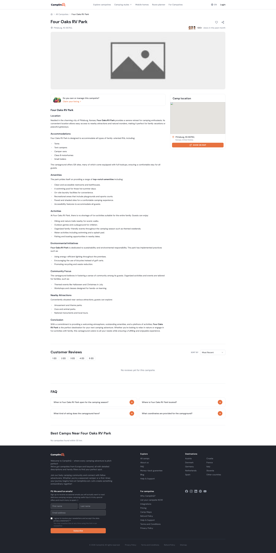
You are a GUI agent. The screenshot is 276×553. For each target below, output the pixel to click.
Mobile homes (142, 4)
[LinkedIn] (195, 491)
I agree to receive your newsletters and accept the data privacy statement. (76, 522)
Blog (142, 474)
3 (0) (72, 358)
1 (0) (54, 358)
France (209, 462)
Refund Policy (146, 516)
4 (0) (82, 358)
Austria (188, 458)
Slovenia (210, 470)
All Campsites (62, 14)
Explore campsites (102, 4)
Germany (189, 466)
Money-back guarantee (151, 470)
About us (144, 462)
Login (222, 4)
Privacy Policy (146, 528)
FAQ (142, 466)
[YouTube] (205, 491)
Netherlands (191, 470)
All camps (144, 458)
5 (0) (91, 358)
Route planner (158, 4)
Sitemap (183, 545)
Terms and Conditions (150, 524)
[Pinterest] (200, 491)
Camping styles (121, 4)
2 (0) (63, 358)
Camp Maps (146, 512)
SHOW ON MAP (199, 145)
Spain (187, 474)
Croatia (209, 458)
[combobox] (212, 352)
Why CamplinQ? (147, 496)
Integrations (145, 504)
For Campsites (176, 4)
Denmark (189, 462)
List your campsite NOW (151, 500)
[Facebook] (186, 491)
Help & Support (147, 478)
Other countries (213, 474)
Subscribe (78, 530)
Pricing (143, 508)
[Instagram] (191, 491)
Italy (208, 466)
